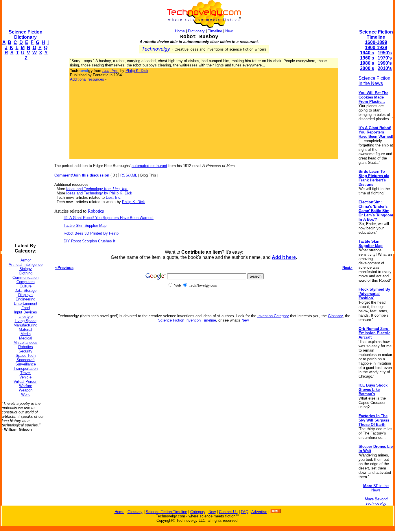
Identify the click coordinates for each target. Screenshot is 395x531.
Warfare (25, 386)
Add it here (284, 257)
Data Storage (25, 290)
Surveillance (25, 364)
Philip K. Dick (136, 70)
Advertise (259, 512)
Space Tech (26, 355)
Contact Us (228, 512)
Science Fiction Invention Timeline (187, 320)
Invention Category (273, 316)
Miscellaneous (26, 342)
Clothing (25, 273)
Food (25, 308)
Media (26, 334)
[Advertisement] (25, 152)
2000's (367, 68)
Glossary (335, 316)
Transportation (26, 368)
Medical (25, 338)
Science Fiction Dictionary (26, 34)
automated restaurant (149, 166)
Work (25, 394)
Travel (25, 373)
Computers (25, 282)
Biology (25, 269)
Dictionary (196, 31)
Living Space (25, 321)
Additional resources (87, 79)
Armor (26, 260)
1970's (385, 57)
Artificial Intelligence (26, 264)
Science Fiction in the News (374, 81)
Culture (26, 286)
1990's (385, 63)
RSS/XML (128, 175)
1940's (367, 52)
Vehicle (25, 377)
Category (197, 512)
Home (180, 31)
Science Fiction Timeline (376, 34)
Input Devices (25, 312)
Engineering (25, 299)
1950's (385, 52)
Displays (25, 295)
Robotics (25, 347)
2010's (385, 68)
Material (25, 329)
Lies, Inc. (113, 197)
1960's (367, 57)
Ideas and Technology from (97, 189)
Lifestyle (26, 316)
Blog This (148, 175)
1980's (367, 63)
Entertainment (25, 303)
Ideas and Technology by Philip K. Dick (99, 193)
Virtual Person (25, 381)
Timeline (215, 31)
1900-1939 (376, 47)
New (228, 31)
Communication (25, 277)
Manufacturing (25, 325)
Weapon (25, 390)
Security (25, 351)
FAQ (244, 512)
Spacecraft (25, 360)
